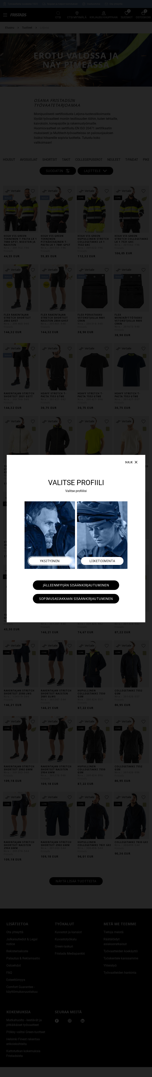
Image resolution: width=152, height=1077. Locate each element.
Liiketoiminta (102, 561)
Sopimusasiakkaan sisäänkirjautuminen (76, 599)
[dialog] (76, 538)
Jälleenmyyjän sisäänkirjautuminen (76, 585)
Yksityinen (50, 561)
